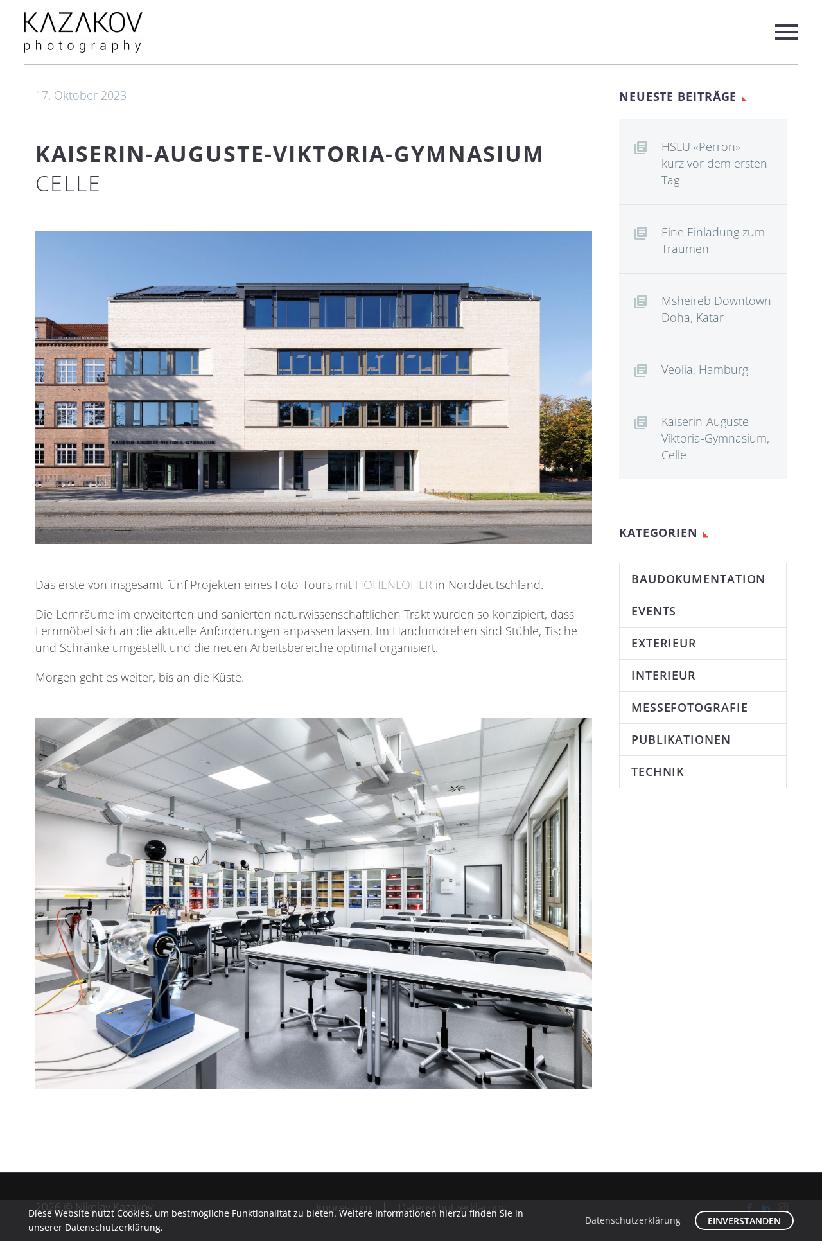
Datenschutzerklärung (633, 1220)
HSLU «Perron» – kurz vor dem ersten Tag (714, 163)
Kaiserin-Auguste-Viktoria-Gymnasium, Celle (715, 438)
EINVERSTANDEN (744, 1221)
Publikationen (681, 739)
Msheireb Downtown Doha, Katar (716, 309)
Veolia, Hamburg (704, 369)
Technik (657, 771)
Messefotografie (689, 707)
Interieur (663, 675)
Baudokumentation (698, 578)
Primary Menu (786, 32)
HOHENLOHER (393, 584)
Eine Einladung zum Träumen (713, 240)
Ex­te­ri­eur (664, 643)
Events (653, 611)
